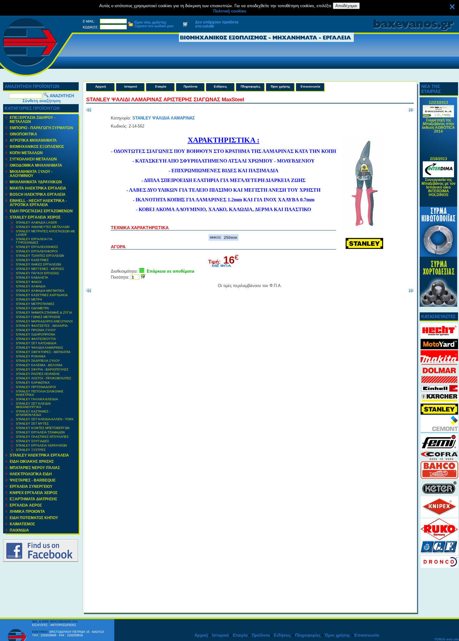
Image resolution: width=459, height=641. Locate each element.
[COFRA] (439, 459)
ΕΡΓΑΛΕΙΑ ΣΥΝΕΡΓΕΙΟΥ (31, 486)
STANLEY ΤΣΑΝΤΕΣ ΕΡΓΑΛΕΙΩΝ (40, 255)
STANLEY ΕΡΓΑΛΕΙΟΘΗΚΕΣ (37, 247)
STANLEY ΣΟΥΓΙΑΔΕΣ (32, 441)
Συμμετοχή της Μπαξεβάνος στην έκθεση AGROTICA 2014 (438, 122)
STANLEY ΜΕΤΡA (29, 299)
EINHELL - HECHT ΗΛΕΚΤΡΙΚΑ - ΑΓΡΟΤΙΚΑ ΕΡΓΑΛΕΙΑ (38, 203)
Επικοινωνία (310, 86)
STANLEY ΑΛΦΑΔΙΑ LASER (36, 222)
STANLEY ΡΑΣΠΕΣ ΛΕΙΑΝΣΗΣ (38, 374)
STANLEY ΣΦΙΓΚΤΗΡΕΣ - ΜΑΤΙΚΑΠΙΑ (43, 352)
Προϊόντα (190, 86)
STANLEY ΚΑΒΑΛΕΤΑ (32, 277)
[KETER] (439, 494)
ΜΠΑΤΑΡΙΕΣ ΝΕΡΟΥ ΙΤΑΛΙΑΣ (35, 468)
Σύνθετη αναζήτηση (41, 100)
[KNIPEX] (439, 516)
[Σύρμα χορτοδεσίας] (438, 305)
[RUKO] (439, 538)
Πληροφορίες (250, 86)
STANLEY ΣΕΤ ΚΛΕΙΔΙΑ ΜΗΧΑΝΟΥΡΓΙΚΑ (33, 405)
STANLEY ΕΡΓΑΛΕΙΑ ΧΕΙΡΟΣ (35, 217)
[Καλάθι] (185, 25)
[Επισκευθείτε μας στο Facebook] (40, 560)
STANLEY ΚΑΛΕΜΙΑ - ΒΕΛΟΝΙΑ (39, 365)
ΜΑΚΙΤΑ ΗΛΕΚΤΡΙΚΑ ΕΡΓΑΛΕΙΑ (38, 188)
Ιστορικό (130, 86)
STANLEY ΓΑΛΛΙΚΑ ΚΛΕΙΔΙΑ (37, 399)
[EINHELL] (439, 390)
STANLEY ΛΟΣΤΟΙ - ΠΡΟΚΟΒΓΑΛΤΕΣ (43, 378)
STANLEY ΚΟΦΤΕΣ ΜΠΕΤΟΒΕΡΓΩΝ (42, 428)
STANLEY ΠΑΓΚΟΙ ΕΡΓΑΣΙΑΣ (37, 273)
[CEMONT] (439, 431)
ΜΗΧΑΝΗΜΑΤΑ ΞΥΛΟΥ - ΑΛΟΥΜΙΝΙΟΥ (31, 173)
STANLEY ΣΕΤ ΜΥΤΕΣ (32, 423)
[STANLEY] (439, 413)
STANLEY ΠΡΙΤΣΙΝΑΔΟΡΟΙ (36, 387)
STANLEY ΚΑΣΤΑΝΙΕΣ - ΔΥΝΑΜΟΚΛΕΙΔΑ (33, 413)
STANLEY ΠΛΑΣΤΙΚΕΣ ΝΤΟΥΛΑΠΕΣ (42, 436)
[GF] (439, 553)
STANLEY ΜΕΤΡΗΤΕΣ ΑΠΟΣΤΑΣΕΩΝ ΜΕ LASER (45, 233)
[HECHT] (439, 336)
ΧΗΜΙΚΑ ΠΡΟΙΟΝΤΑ (27, 511)
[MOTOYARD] (439, 348)
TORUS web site (446, 639)
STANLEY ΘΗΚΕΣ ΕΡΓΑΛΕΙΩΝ (38, 264)
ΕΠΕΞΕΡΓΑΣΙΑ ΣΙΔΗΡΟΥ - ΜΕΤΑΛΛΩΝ (32, 119)
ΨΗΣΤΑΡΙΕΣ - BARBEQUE (33, 480)
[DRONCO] (439, 566)
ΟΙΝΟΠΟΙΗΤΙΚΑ (23, 134)
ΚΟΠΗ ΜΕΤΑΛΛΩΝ (26, 153)
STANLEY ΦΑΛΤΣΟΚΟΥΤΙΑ (36, 339)
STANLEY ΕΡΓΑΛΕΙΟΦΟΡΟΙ (37, 251)
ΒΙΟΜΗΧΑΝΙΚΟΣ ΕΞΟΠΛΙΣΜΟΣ (37, 146)
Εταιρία (160, 86)
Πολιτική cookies (229, 11)
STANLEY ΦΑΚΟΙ (29, 282)
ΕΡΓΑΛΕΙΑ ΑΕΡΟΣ (26, 505)
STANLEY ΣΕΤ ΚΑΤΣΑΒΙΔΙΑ (36, 343)
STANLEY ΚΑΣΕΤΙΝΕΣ (32, 260)
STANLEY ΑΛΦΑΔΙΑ (31, 286)
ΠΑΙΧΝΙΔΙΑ (19, 530)
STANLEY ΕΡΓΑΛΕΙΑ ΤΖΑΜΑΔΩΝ (40, 432)
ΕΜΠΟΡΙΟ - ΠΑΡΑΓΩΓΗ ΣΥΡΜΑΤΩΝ (41, 128)
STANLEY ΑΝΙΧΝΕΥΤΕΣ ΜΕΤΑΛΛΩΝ (42, 227)
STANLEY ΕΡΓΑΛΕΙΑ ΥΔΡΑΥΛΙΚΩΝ (41, 445)
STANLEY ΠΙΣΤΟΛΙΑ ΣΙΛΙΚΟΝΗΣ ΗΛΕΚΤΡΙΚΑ (39, 393)
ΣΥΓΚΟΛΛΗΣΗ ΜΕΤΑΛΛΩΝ (33, 159)
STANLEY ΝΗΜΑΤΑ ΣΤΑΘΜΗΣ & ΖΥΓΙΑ (44, 312)
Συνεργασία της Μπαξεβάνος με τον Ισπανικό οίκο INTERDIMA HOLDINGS (439, 183)
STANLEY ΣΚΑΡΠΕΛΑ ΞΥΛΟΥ (38, 360)
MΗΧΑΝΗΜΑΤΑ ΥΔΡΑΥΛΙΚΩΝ (36, 182)
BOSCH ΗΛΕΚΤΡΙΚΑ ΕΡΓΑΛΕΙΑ (38, 194)
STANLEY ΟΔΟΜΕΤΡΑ (32, 308)
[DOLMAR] (439, 382)
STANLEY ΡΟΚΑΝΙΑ (31, 356)
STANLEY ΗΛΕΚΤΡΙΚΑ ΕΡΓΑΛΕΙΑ (39, 455)
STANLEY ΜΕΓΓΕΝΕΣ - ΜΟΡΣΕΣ (40, 268)
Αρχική (100, 86)
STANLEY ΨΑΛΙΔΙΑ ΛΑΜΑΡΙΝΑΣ (39, 347)
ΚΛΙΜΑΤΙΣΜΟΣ (22, 524)
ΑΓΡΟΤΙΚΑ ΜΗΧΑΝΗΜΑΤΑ (33, 140)
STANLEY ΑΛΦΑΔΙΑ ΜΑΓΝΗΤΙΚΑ (40, 290)
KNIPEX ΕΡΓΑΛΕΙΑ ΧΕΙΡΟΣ (33, 493)
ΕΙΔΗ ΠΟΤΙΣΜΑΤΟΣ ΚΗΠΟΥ (34, 518)
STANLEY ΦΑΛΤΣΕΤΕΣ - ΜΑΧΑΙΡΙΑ (42, 325)
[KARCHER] (439, 401)
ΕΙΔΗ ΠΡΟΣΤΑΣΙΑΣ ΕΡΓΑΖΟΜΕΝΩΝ (41, 211)
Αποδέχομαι (346, 5)
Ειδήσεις (220, 86)
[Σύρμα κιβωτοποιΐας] (438, 255)
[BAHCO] (439, 477)
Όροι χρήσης (280, 86)
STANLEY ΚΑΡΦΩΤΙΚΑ (33, 382)
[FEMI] (439, 449)
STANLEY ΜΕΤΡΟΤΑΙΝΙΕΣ (35, 303)
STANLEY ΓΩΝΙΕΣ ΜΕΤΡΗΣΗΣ (38, 317)
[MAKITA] (439, 361)
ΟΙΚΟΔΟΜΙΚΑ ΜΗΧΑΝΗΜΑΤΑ (36, 165)
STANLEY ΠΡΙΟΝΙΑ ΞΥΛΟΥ (36, 330)
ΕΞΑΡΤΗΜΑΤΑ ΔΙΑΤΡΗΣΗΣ (33, 499)
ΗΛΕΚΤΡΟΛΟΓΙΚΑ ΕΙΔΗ (31, 474)
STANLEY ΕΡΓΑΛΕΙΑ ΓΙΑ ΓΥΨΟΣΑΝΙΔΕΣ (34, 240)
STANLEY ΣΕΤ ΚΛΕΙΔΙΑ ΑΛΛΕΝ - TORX (45, 419)
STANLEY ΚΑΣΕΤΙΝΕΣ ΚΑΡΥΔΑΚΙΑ (42, 295)
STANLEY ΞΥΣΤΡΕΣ (31, 450)
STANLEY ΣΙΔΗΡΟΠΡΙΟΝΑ (35, 334)
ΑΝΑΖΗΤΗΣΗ (62, 95)
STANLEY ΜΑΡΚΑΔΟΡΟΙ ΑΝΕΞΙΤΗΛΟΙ (44, 321)
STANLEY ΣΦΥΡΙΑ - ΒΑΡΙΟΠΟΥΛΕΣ (42, 369)
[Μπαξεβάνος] (36, 76)
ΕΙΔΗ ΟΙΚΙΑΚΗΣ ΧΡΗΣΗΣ (32, 461)
